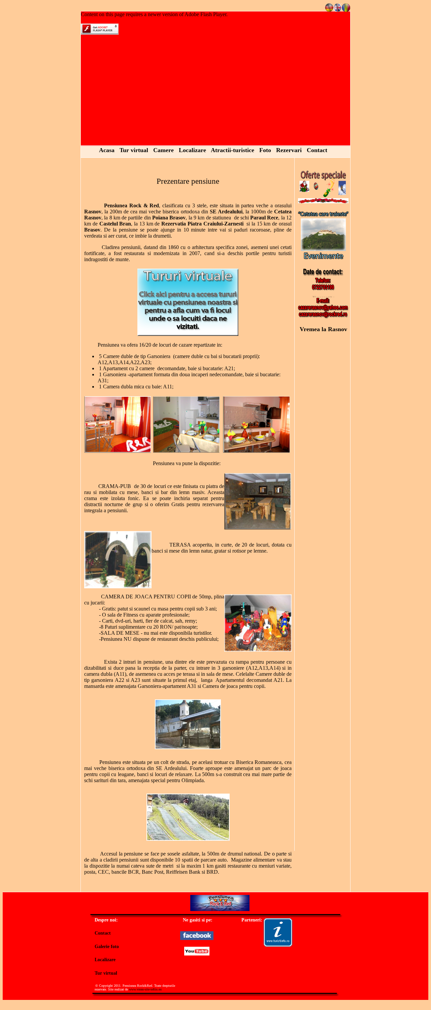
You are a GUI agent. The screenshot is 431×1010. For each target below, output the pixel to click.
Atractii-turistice (232, 150)
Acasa (106, 150)
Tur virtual (134, 150)
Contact (317, 150)
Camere (163, 150)
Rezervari (289, 150)
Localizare (192, 150)
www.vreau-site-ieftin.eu (145, 989)
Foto (265, 150)
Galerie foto (107, 946)
